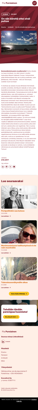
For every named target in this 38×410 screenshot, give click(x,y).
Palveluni (4, 355)
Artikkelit (10, 27)
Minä (3, 361)
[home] (9, 3)
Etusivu (3, 27)
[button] (34, 3)
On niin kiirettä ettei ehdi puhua (25, 27)
